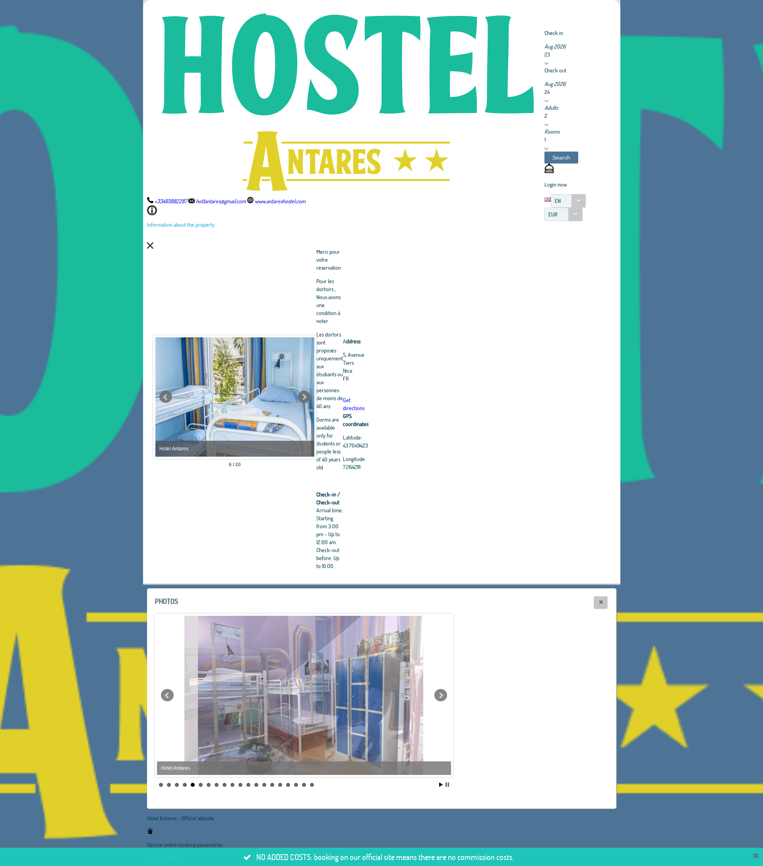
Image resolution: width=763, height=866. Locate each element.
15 (272, 785)
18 (296, 785)
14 (264, 785)
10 (232, 785)
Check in (553, 33)
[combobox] (568, 201)
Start (441, 784)
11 (240, 785)
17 (288, 785)
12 (248, 785)
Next (304, 397)
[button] (561, 157)
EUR (553, 214)
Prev (165, 397)
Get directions (353, 404)
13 (256, 785)
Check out (555, 70)
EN (558, 200)
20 (312, 785)
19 (304, 785)
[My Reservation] (549, 171)
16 (280, 785)
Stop (447, 784)
